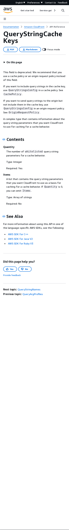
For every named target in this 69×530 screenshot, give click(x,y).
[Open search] (63, 10)
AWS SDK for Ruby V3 (20, 243)
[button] (12, 62)
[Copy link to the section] (4, 139)
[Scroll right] (54, 10)
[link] (57, 26)
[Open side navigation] (5, 18)
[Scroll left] (18, 10)
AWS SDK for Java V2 (20, 238)
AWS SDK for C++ (18, 234)
